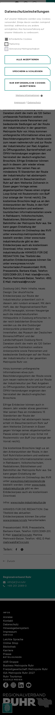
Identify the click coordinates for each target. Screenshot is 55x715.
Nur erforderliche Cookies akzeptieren (27, 84)
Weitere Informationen (27, 95)
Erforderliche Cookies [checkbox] (20, 39)
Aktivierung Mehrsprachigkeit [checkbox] (24, 49)
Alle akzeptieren (27, 59)
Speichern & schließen (27, 71)
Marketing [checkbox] (14, 44)
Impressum (20, 102)
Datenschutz (34, 102)
